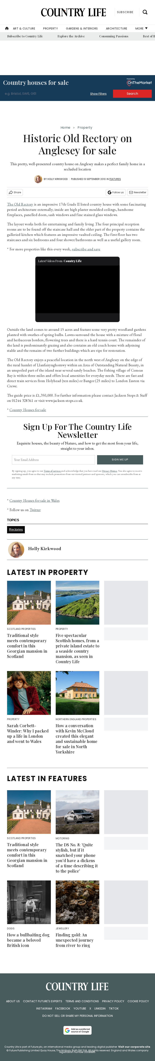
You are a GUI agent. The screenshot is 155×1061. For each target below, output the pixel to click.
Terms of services (52, 471)
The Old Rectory (20, 204)
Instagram (44, 1008)
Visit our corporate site (134, 1046)
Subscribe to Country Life (25, 36)
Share (17, 192)
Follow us (118, 192)
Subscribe (125, 12)
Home (65, 127)
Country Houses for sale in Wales (34, 500)
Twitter (35, 509)
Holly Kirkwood (57, 179)
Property (50, 28)
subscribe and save (86, 249)
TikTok (114, 1008)
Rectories (16, 529)
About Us (13, 1001)
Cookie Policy (138, 1001)
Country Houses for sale (27, 410)
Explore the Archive (71, 36)
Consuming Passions (113, 36)
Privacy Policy (113, 1001)
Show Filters (98, 94)
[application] (77, 289)
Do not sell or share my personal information (77, 1016)
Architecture (116, 28)
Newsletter (140, 192)
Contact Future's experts (42, 1001)
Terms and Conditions (82, 1001)
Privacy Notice (109, 471)
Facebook (62, 1008)
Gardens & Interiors (82, 28)
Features (115, 179)
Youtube (79, 1008)
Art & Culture (24, 28)
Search (132, 93)
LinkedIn (100, 1008)
